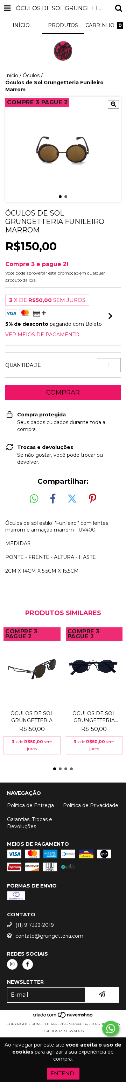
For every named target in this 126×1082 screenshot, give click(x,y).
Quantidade (23, 365)
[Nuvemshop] (63, 1017)
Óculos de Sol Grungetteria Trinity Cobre (32, 717)
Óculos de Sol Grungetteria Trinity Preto (93, 717)
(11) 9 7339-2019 (34, 925)
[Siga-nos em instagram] (12, 964)
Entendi (63, 1073)
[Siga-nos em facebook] (27, 964)
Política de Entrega (30, 805)
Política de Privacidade (90, 805)
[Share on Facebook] (53, 499)
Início (11, 75)
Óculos (31, 75)
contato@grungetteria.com (49, 936)
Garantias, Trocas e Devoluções (29, 823)
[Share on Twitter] (72, 499)
